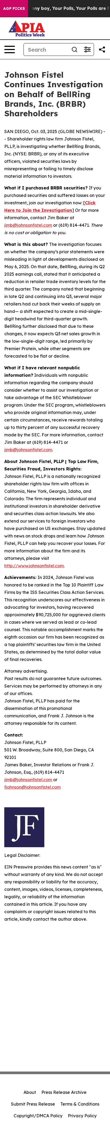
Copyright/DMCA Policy (38, 1115)
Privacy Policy (82, 1115)
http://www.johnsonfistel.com (34, 565)
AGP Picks (14, 8)
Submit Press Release (33, 1104)
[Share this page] (102, 49)
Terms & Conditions (79, 1104)
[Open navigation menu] (9, 49)
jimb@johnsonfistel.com (28, 225)
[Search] (74, 49)
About (29, 1092)
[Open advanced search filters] (87, 49)
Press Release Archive (64, 1092)
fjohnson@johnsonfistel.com (32, 787)
